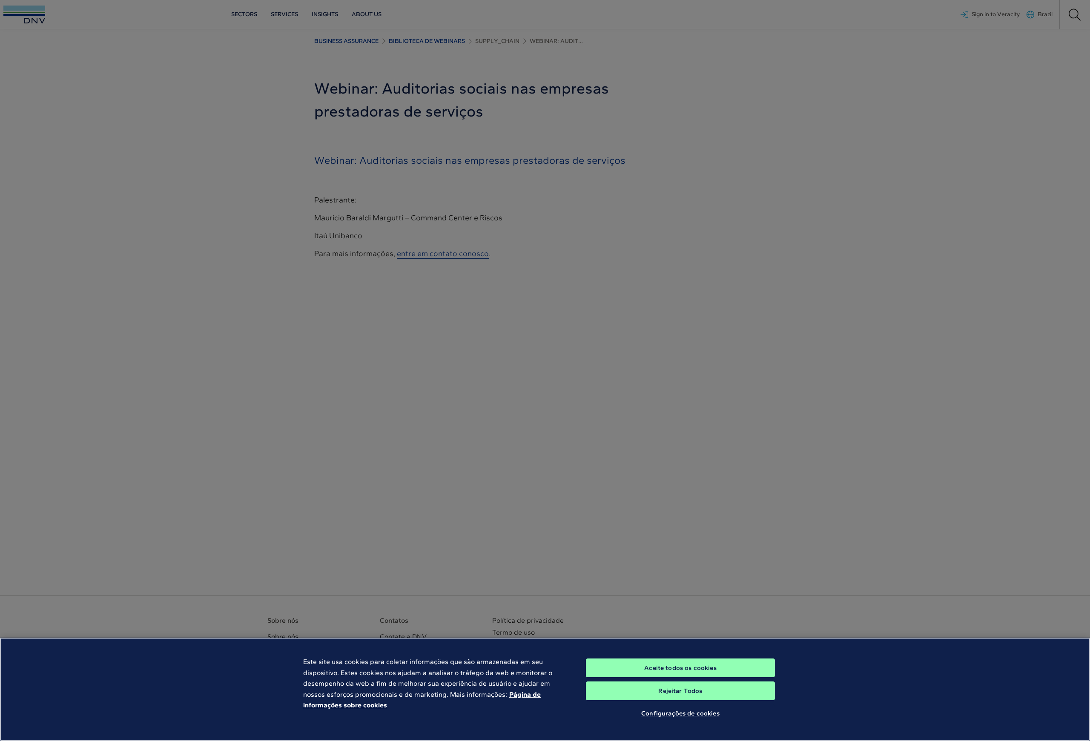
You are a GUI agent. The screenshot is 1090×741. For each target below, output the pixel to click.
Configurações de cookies (680, 713)
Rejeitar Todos (680, 691)
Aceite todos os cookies (680, 668)
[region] (545, 689)
